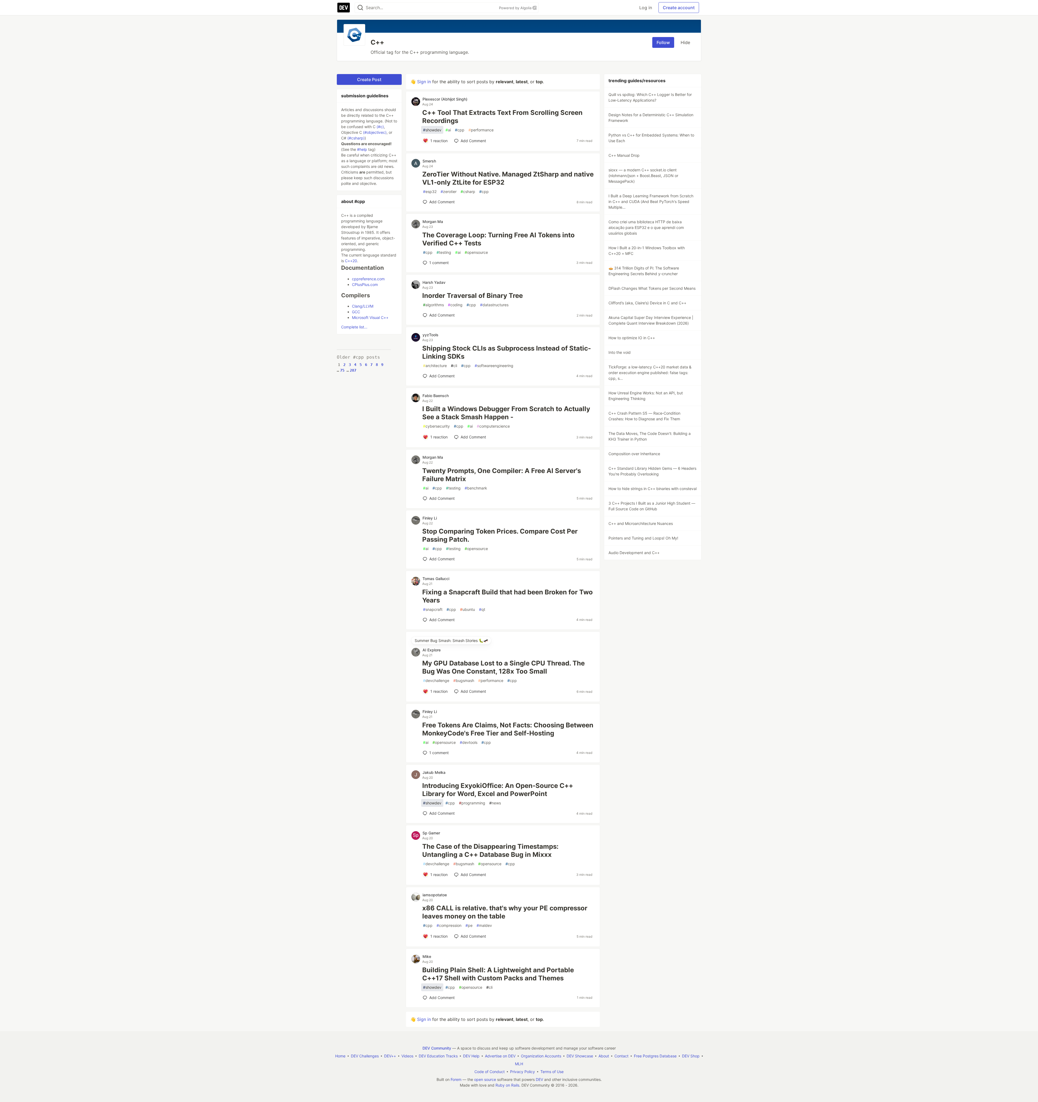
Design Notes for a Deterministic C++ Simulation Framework (650, 117)
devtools (468, 742)
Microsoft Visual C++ (370, 317)
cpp (459, 130)
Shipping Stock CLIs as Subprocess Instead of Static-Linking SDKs (506, 352)
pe (469, 925)
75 (342, 370)
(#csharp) (356, 138)
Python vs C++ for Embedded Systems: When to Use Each (651, 138)
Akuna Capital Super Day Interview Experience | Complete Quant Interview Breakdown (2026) (650, 320)
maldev (484, 925)
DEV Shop (691, 1056)
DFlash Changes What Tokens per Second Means (652, 288)
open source (485, 1079)
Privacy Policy (522, 1071)
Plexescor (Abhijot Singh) (444, 99)
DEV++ (390, 1056)
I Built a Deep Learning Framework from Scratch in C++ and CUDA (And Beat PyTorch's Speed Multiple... (650, 201)
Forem (456, 1079)
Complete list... (354, 327)
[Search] (360, 8)
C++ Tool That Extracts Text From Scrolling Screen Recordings (502, 117)
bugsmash (463, 680)
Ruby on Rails (507, 1085)
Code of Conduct (489, 1071)
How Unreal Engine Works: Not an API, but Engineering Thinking (645, 396)
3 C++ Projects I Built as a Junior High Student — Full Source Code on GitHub (651, 506)
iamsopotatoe (434, 895)
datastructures (494, 304)
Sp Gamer (431, 833)
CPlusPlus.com (365, 284)
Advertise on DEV (500, 1056)
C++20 (351, 260)
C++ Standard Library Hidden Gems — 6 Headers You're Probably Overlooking (652, 471)
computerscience (493, 426)
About (603, 1056)
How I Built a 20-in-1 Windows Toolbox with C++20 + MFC (646, 250)
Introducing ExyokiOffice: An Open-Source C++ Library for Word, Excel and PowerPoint (497, 790)
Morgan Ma (432, 221)
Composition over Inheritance (634, 453)
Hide (685, 42)
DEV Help (471, 1056)
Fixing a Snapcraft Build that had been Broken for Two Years (507, 596)
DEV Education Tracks (438, 1056)
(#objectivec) (375, 132)
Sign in (424, 81)
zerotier (449, 191)
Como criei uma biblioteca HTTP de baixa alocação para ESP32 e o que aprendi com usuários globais (646, 227)
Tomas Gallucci (435, 578)
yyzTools (430, 334)
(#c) (380, 126)
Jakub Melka (433, 772)
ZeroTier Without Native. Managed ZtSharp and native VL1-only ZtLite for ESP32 (508, 178)
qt (482, 609)
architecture (435, 365)
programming (472, 803)
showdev (432, 130)
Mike (426, 956)
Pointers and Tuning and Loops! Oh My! (643, 538)
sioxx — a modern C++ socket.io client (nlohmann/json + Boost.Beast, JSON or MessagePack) (643, 176)
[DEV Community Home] (343, 7)
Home (340, 1056)
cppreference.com (368, 279)
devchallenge (436, 680)
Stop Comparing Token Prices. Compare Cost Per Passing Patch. (500, 535)
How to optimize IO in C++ (631, 337)
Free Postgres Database (655, 1056)
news (495, 803)
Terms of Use (552, 1071)
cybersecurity (436, 426)
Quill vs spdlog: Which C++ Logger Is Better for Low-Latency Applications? (650, 97)
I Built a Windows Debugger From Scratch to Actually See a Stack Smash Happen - (506, 413)
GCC (356, 311)
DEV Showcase (580, 1056)
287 (353, 370)
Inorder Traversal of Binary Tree (472, 295)
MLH (519, 1063)
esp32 (430, 191)
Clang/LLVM (362, 306)
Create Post (369, 79)
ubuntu (467, 609)
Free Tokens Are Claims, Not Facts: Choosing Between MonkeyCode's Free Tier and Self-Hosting (507, 729)
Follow (663, 42)
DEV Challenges (365, 1056)
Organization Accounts (541, 1056)
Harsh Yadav (433, 282)
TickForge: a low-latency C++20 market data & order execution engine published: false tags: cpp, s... (649, 373)
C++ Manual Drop (624, 155)
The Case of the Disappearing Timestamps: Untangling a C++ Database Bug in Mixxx (490, 850)
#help (362, 149)
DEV (539, 1079)
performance (481, 130)
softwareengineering (494, 365)
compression (449, 925)
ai (448, 130)
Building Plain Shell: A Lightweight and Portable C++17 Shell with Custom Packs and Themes (498, 974)
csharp (468, 191)
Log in (645, 7)
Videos (407, 1056)
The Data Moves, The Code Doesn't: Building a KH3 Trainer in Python (649, 436)
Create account (679, 7)
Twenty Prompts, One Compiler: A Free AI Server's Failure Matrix (501, 475)
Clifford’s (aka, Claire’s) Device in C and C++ (647, 303)
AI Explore (431, 650)
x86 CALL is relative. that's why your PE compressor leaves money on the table (504, 912)
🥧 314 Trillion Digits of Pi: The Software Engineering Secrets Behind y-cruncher (643, 271)
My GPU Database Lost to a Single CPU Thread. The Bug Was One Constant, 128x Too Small (503, 667)
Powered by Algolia (516, 8)
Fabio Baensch (435, 395)
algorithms (433, 304)
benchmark (476, 488)
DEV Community (436, 1048)
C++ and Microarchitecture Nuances (640, 523)
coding (455, 304)
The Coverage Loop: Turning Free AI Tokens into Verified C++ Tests (498, 239)
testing (444, 252)
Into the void (619, 352)
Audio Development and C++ (634, 552)
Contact (621, 1056)
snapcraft (433, 609)
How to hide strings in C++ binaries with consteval (652, 488)
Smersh (429, 161)
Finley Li (429, 518)
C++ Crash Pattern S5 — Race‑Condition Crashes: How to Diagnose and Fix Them (644, 416)
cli (454, 365)
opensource (476, 252)
